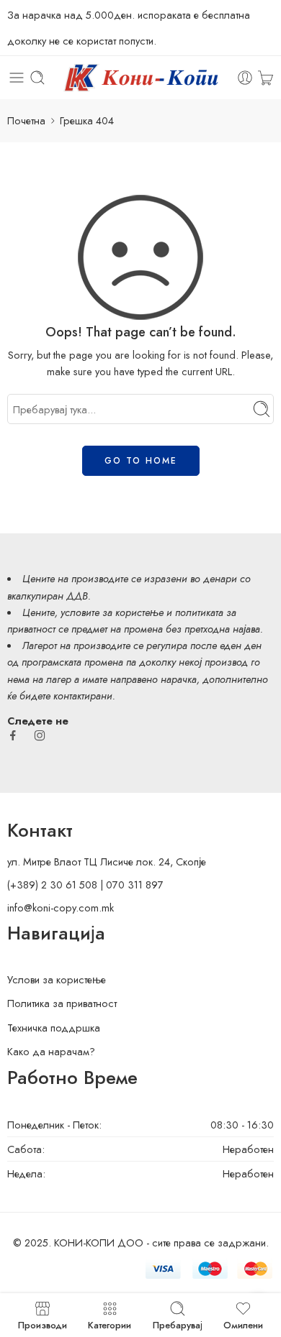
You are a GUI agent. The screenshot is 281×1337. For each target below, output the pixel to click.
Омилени (243, 1324)
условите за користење (112, 612)
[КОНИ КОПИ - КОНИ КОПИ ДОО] (140, 77)
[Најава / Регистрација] (245, 77)
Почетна (26, 120)
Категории (109, 1324)
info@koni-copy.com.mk (60, 907)
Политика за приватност (62, 1003)
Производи (42, 1324)
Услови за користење (56, 979)
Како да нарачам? (51, 1051)
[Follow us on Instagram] (39, 735)
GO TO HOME (140, 460)
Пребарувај (177, 1324)
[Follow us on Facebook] (13, 735)
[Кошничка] (265, 77)
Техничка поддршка (53, 1027)
